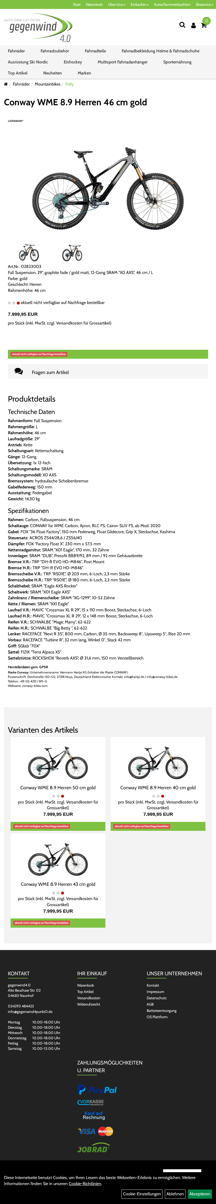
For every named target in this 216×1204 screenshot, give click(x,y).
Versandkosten (88, 998)
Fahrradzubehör (55, 50)
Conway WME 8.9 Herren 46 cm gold (75, 102)
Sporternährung (177, 61)
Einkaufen (138, 4)
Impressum (155, 991)
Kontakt (153, 985)
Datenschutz (157, 998)
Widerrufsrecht (88, 1004)
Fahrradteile (95, 50)
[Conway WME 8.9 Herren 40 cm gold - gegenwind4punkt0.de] (158, 759)
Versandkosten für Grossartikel (83, 323)
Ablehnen (175, 1193)
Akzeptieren (199, 1193)
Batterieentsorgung (161, 1010)
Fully (70, 84)
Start (77, 4)
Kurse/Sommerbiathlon (172, 4)
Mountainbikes (48, 84)
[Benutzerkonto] (193, 25)
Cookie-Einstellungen (142, 1193)
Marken (84, 73)
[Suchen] (182, 24)
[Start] (6, 84)
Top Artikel (17, 73)
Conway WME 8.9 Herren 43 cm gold (58, 884)
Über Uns (115, 4)
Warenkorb (94, 4)
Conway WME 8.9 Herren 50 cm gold (58, 788)
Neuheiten (52, 73)
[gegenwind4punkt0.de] (38, 27)
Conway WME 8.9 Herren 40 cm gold (158, 788)
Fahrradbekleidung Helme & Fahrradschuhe (160, 50)
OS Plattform (157, 1017)
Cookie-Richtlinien (85, 1183)
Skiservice (203, 4)
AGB (150, 1004)
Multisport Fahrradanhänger (123, 61)
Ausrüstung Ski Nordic (28, 61)
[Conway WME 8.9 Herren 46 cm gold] (108, 181)
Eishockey (73, 61)
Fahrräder (16, 50)
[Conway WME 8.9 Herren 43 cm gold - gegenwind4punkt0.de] (57, 856)
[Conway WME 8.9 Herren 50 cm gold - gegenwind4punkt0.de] (57, 759)
